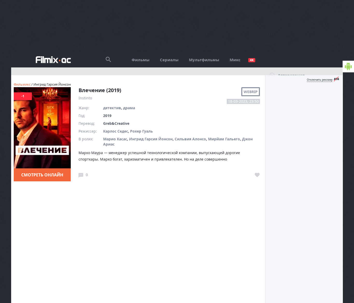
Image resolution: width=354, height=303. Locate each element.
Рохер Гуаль (141, 131)
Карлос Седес (115, 131)
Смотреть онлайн (42, 175)
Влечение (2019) (100, 90)
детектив (112, 107)
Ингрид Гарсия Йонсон (151, 138)
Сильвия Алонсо (190, 138)
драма (129, 107)
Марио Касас (115, 138)
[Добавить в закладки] (257, 175)
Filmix (53, 59)
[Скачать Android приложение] (348, 66)
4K (252, 60)
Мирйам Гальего (224, 138)
